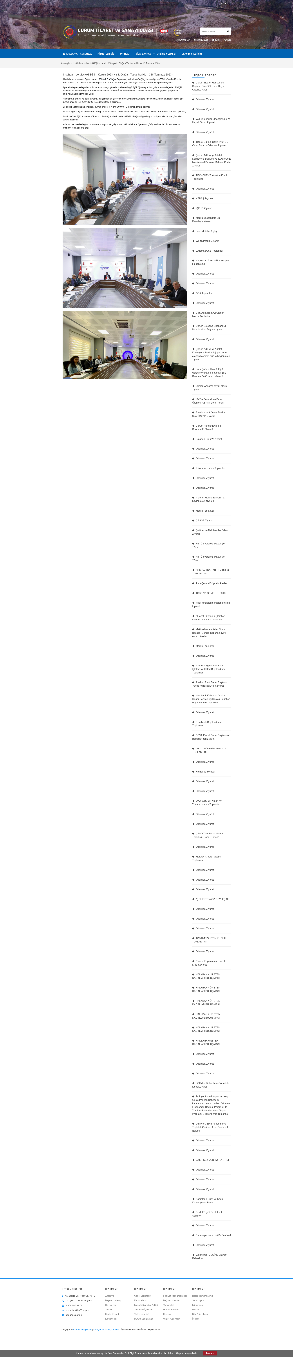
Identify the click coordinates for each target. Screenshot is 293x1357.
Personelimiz (140, 1300)
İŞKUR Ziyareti (203, 208)
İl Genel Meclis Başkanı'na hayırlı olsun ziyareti (208, 499)
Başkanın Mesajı (113, 1300)
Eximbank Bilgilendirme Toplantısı (207, 723)
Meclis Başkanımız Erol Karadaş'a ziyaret (206, 219)
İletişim (195, 1318)
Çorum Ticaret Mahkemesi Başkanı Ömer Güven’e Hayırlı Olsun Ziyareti (208, 86)
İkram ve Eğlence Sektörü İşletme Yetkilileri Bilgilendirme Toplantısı (209, 669)
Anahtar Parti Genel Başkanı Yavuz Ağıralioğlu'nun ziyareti (209, 684)
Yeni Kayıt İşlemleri (143, 1309)
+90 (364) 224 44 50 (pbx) (78, 1300)
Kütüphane (197, 1304)
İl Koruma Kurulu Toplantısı (210, 468)
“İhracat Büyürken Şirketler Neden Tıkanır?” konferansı (208, 617)
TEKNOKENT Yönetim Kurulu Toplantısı (210, 177)
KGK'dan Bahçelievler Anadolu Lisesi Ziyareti (210, 1084)
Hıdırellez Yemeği (205, 771)
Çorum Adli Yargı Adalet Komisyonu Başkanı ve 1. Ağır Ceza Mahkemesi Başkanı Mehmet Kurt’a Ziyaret (211, 160)
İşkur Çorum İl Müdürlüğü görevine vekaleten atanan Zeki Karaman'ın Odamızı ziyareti (209, 372)
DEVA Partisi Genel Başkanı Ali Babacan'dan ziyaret (211, 737)
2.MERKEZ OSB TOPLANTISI (212, 1160)
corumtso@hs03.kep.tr (77, 1310)
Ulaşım (195, 1309)
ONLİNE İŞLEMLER (166, 53)
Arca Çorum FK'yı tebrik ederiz (212, 583)
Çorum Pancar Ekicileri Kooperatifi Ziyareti (206, 427)
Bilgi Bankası (144, 53)
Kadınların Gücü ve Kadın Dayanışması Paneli (208, 1200)
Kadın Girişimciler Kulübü (146, 1304)
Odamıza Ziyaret (204, 99)
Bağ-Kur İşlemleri (171, 1300)
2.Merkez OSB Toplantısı (209, 250)
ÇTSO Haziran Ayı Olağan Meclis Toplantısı (208, 314)
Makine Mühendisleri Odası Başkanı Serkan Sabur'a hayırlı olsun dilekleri (209, 633)
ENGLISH (216, 40)
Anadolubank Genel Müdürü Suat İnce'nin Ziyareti (209, 414)
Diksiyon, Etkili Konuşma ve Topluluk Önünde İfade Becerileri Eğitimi (210, 1127)
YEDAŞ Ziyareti (204, 198)
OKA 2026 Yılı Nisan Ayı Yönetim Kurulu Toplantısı (207, 802)
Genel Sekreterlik (142, 1295)
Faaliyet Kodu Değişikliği (175, 1295)
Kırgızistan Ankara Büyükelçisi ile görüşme (210, 262)
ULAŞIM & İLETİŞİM (192, 53)
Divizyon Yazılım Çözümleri (106, 1329)
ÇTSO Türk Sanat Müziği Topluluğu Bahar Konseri (207, 835)
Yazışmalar (168, 1304)
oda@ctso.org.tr (74, 1314)
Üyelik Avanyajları (171, 1318)
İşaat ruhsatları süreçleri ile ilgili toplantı (211, 604)
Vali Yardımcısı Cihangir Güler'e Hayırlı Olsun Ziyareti (211, 120)
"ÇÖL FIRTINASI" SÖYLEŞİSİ (211, 899)
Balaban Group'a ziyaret (208, 439)
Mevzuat (167, 1314)
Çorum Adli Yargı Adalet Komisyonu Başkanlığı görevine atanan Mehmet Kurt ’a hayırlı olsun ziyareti (211, 354)
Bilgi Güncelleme (200, 1314)
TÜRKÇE (227, 40)
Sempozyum (198, 1300)
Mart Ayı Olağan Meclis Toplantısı (206, 858)
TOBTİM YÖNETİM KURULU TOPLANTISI (209, 940)
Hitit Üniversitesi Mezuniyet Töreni (208, 545)
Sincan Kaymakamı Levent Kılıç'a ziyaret (208, 962)
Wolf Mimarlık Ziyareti (207, 241)
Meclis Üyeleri (112, 1314)
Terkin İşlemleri (141, 1314)
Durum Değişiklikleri (143, 1318)
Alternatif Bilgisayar (82, 1329)
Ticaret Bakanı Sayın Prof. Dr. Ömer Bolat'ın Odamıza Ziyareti (210, 143)
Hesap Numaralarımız (202, 1295)
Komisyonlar (111, 1318)
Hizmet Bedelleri (171, 1309)
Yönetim (109, 1309)
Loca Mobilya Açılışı (206, 231)
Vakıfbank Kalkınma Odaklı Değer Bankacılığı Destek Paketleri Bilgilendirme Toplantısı (211, 699)
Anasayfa (71, 53)
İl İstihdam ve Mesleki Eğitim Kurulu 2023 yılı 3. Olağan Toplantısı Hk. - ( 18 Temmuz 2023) (118, 74)
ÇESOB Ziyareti (204, 520)
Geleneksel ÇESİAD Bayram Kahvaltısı (209, 1256)
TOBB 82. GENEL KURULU (210, 593)
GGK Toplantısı (203, 293)
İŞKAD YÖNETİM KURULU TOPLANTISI (209, 750)
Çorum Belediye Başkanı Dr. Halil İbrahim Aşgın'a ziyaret (209, 327)
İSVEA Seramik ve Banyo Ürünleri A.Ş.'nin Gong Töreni (208, 401)
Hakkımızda (110, 1304)
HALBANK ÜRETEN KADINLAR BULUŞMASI (206, 1042)
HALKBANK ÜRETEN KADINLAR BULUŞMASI (206, 976)
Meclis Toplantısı (204, 510)
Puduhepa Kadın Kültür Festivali (213, 1235)
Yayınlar (125, 53)
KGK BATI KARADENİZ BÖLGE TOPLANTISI (211, 571)
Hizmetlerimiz (106, 53)
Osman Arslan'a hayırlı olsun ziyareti (209, 387)
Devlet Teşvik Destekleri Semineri (207, 1213)
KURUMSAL (86, 53)
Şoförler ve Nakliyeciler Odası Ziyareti (210, 532)
